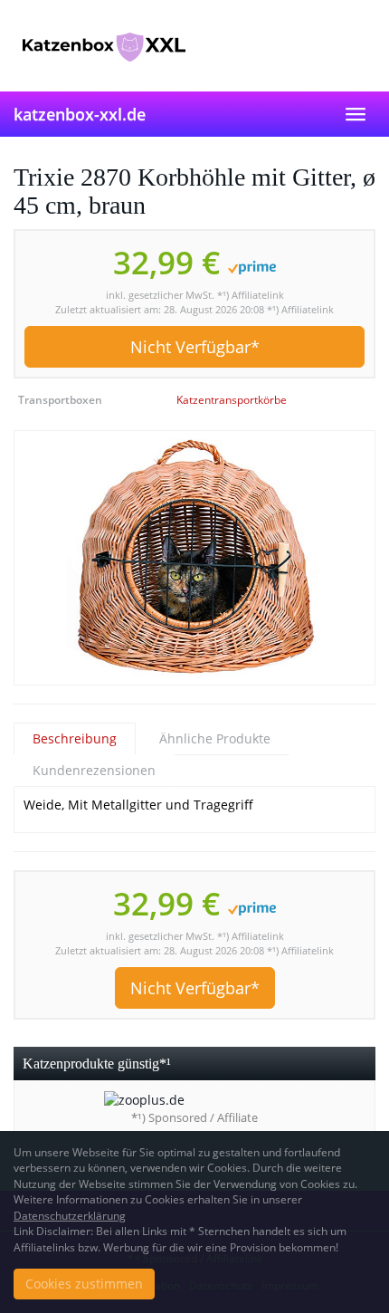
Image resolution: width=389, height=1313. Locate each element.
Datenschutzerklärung (70, 1215)
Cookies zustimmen (84, 1283)
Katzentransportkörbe (231, 399)
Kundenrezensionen (94, 770)
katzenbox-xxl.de (80, 114)
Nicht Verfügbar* (195, 347)
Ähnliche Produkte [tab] (214, 738)
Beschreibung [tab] (75, 738)
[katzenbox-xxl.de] (194, 45)
